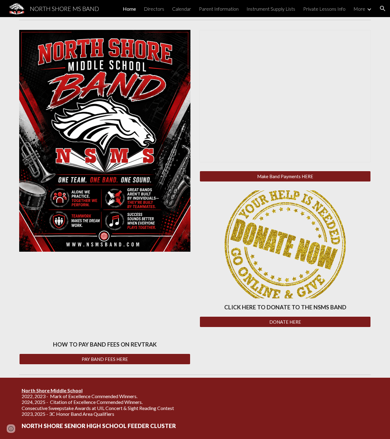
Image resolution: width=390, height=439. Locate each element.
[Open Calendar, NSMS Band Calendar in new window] (359, 38)
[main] (104, 345)
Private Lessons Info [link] (324, 9)
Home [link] (129, 9)
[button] (382, 8)
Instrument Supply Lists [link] (270, 9)
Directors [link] (154, 9)
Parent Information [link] (219, 9)
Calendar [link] (181, 9)
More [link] (359, 9)
